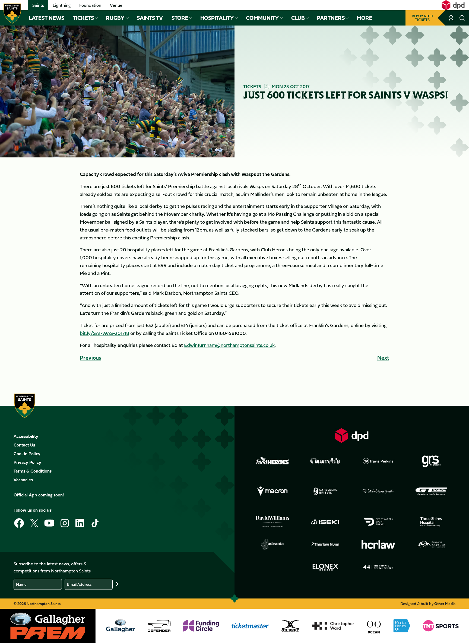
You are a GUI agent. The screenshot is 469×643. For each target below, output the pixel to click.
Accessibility (26, 436)
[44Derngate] (378, 567)
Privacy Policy (27, 462)
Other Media (444, 603)
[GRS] (431, 461)
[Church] (325, 461)
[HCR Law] (378, 544)
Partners (331, 18)
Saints (38, 5)
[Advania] (272, 544)
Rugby (115, 18)
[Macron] (272, 491)
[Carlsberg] (325, 491)
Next (383, 358)
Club (298, 18)
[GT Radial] (431, 491)
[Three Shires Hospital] (431, 521)
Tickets (83, 18)
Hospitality (217, 18)
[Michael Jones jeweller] (378, 491)
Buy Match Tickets (422, 18)
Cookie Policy (27, 453)
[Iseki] (325, 521)
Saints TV (150, 18)
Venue (116, 5)
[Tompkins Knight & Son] (431, 544)
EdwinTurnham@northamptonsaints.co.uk (229, 345)
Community (262, 18)
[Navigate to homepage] (12, 13)
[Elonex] (325, 567)
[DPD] (352, 435)
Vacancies (23, 479)
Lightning (62, 5)
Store (180, 18)
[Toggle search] (462, 18)
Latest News (46, 18)
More (364, 18)
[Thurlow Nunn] (325, 544)
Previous (90, 358)
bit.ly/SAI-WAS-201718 (104, 333)
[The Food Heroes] (272, 460)
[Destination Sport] (378, 521)
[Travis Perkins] (378, 461)
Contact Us (24, 445)
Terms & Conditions (33, 471)
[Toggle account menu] (451, 18)
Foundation (90, 5)
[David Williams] (272, 521)
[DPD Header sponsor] (453, 5)
